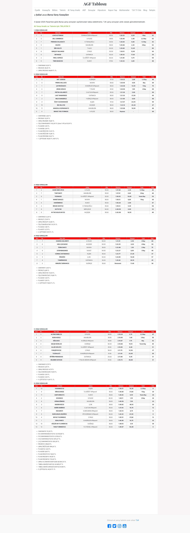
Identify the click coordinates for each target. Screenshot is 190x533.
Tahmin (63, 10)
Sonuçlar (91, 10)
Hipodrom (102, 10)
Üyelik (37, 10)
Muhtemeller (124, 10)
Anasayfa (46, 10)
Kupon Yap (112, 10)
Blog (145, 10)
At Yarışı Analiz (74, 10)
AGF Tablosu (95, 3)
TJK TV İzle (136, 10)
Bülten (54, 10)
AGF (84, 10)
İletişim (152, 10)
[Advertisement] (95, 161)
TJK (137, 520)
